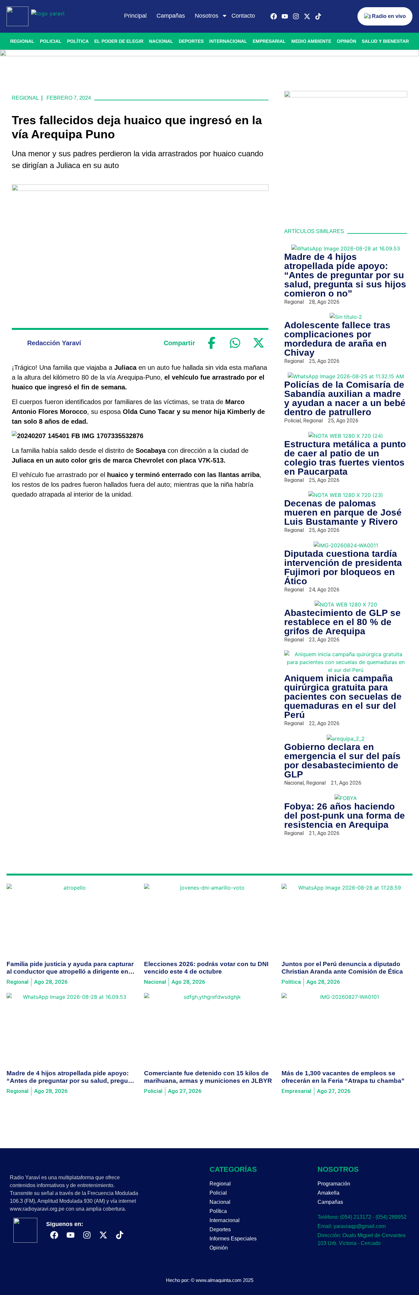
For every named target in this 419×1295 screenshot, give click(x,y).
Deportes (191, 41)
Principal (135, 15)
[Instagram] (296, 16)
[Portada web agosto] (209, 54)
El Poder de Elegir (118, 41)
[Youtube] (285, 16)
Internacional (228, 41)
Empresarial (269, 41)
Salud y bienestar (385, 41)
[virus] (345, 95)
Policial (51, 41)
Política (78, 41)
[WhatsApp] (235, 343)
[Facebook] (273, 16)
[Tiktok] (318, 16)
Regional (22, 41)
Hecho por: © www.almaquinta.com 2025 (209, 1280)
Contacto (243, 15)
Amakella (328, 1193)
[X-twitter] (307, 16)
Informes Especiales (233, 1238)
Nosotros (206, 15)
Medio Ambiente (311, 41)
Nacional (161, 41)
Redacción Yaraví (54, 343)
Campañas (170, 15)
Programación (334, 1183)
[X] (258, 343)
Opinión (346, 41)
